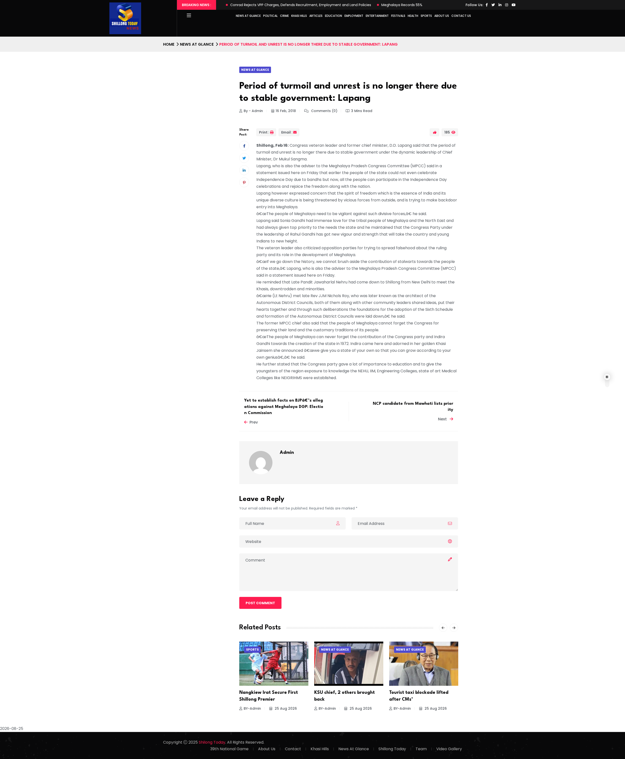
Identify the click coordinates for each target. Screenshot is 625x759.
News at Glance (248, 16)
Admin (287, 452)
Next (443, 419)
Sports (426, 16)
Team (421, 749)
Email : (286, 132)
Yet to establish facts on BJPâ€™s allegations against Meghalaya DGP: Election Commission (283, 406)
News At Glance (353, 749)
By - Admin (253, 110)
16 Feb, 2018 (286, 110)
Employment (353, 16)
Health (413, 16)
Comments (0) (323, 110)
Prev (254, 422)
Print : (264, 132)
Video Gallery (449, 749)
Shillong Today (392, 749)
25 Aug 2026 (285, 708)
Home (168, 44)
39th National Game (229, 749)
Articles (316, 16)
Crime (284, 16)
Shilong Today (212, 742)
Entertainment (377, 16)
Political (270, 16)
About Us (441, 16)
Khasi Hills (299, 16)
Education (333, 16)
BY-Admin (252, 708)
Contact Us (461, 16)
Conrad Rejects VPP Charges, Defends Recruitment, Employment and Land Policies (300, 4)
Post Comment (260, 603)
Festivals (398, 16)
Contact (293, 749)
